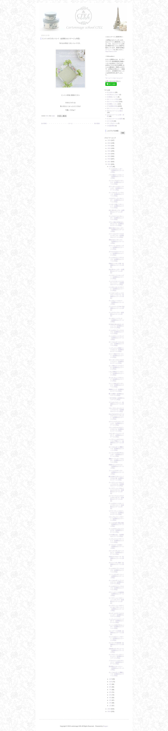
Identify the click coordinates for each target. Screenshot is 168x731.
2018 (109, 159)
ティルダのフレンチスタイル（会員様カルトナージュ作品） (116, 259)
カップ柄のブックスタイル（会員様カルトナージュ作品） (116, 367)
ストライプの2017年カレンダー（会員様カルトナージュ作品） (116, 454)
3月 (110, 700)
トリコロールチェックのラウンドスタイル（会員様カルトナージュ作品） (116, 295)
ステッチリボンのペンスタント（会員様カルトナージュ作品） (116, 552)
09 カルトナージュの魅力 (115, 111)
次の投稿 (44, 123)
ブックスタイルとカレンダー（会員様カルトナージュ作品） (116, 217)
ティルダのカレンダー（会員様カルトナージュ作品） (116, 170)
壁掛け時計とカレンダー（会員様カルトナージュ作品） (116, 229)
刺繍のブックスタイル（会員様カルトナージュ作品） (116, 466)
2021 (109, 151)
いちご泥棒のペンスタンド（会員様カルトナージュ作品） (116, 373)
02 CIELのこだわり (113, 94)
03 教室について (112, 97)
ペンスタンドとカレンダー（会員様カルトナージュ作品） (116, 277)
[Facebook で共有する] (64, 116)
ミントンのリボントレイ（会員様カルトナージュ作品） (116, 576)
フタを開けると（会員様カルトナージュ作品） (116, 535)
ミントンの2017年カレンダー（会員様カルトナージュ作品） (116, 626)
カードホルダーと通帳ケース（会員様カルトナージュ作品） (116, 448)
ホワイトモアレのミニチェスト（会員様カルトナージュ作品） (116, 423)
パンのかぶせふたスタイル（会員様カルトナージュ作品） (116, 288)
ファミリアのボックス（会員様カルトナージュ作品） (116, 472)
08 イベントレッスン (113, 108)
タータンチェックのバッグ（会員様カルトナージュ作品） (116, 379)
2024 (109, 143)
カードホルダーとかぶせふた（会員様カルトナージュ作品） (116, 343)
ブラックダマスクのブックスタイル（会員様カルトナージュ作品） (116, 429)
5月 (110, 695)
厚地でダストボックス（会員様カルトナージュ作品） (116, 241)
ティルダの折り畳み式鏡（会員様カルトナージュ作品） (116, 524)
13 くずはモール (112, 123)
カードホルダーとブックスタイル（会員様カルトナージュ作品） (116, 582)
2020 (109, 153)
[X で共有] (62, 116)
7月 (110, 689)
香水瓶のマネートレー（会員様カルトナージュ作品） (116, 668)
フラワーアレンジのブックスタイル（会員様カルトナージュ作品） (116, 512)
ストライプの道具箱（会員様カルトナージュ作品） (116, 644)
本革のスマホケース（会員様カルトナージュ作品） (116, 558)
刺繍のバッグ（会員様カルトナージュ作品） (116, 390)
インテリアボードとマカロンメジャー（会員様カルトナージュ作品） (116, 283)
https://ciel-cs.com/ (111, 51)
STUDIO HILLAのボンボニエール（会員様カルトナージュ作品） (116, 326)
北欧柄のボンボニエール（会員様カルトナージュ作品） (116, 650)
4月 (110, 697)
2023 (109, 145)
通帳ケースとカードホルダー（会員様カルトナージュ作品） (116, 460)
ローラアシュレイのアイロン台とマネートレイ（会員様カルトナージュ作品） (116, 608)
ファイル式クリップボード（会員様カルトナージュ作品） (116, 638)
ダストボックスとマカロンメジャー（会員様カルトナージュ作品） (116, 361)
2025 (109, 140)
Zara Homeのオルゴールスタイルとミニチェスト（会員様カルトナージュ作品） (116, 416)
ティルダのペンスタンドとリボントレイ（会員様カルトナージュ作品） (116, 506)
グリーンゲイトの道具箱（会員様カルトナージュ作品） (116, 593)
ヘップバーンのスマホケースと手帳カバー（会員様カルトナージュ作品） (116, 442)
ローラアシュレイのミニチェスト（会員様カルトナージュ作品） (116, 656)
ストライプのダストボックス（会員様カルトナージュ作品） (116, 182)
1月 (110, 705)
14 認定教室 (111, 125)
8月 (110, 687)
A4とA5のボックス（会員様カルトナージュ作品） (116, 211)
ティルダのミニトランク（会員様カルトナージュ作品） (116, 337)
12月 (110, 166)
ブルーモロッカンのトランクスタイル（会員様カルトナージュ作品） (116, 409)
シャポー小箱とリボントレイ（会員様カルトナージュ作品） (116, 206)
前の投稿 (97, 123)
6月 (110, 692)
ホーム (70, 123)
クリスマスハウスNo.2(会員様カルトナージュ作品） (116, 308)
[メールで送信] (58, 116)
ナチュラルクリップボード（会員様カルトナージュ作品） (116, 518)
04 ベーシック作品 (113, 99)
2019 (109, 156)
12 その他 (110, 121)
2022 (109, 148)
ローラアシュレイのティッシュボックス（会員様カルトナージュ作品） (116, 600)
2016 (109, 164)
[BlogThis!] (60, 116)
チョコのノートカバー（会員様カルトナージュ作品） (116, 302)
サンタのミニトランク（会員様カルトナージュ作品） (116, 320)
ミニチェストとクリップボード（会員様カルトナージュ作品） (116, 620)
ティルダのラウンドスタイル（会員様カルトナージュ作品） (116, 588)
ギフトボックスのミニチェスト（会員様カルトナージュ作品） (116, 188)
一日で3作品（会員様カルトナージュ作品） (117, 398)
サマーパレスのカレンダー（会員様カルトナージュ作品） (116, 247)
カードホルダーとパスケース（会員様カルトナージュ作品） (116, 194)
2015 (109, 709)
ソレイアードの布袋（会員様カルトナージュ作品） (116, 632)
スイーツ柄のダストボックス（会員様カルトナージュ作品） (116, 385)
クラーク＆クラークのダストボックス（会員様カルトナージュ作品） (116, 235)
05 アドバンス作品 (113, 101)
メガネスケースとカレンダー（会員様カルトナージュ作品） (116, 200)
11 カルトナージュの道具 (114, 118)
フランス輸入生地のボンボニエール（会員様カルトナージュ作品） (116, 223)
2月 (110, 703)
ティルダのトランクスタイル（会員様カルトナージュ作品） (116, 331)
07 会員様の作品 (112, 106)
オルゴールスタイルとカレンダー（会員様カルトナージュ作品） (116, 614)
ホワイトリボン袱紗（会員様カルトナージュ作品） (116, 564)
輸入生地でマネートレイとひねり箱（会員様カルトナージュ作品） (116, 478)
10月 (110, 681)
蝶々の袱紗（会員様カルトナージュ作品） (116, 394)
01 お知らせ (111, 92)
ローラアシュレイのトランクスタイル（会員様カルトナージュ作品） (116, 484)
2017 (109, 161)
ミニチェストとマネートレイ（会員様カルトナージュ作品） (116, 540)
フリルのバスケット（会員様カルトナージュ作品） (116, 404)
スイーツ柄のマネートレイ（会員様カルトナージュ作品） (116, 355)
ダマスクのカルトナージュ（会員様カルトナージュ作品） (116, 253)
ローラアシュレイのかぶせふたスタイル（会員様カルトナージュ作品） (116, 491)
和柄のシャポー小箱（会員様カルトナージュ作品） (116, 265)
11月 (110, 679)
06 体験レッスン (112, 104)
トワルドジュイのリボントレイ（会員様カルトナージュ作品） (116, 662)
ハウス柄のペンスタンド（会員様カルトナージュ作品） (116, 176)
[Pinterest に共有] (66, 116)
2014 (109, 711)
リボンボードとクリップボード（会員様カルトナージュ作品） (116, 435)
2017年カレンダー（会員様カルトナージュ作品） (116, 271)
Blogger (105, 726)
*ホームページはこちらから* (114, 78)
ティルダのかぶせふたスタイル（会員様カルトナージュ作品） (116, 530)
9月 (110, 684)
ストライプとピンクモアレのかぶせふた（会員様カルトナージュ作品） (116, 498)
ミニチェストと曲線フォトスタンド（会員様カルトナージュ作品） (116, 349)
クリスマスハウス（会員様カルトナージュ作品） (116, 314)
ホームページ (109, 49)
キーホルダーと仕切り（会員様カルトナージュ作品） (116, 546)
